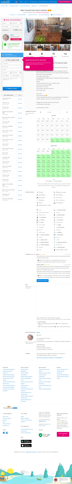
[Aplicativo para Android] (26, 442)
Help (21, 1)
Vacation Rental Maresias (9, 385)
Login (40, 413)
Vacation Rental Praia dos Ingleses (27, 382)
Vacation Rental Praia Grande (8, 379)
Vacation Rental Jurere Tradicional (26, 400)
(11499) (4, 5)
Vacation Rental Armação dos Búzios (45, 382)
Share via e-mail (33, 14)
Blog (4, 421)
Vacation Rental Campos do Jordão (8, 389)
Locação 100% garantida (13, 43)
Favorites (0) (34, 1)
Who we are (5, 416)
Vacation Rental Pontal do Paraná (63, 377)
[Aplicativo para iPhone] (26, 446)
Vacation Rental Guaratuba (60, 372)
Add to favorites (22, 14)
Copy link (13, 14)
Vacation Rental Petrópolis (45, 389)
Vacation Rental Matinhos (63, 374)
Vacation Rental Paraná (62, 369)
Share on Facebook (56, 14)
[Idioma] (17, 1)
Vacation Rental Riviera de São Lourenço (9, 382)
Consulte (20, 99)
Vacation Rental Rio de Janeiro (44, 370)
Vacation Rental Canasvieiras (24, 386)
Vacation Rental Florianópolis (24, 373)
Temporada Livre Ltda (31, 452)
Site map (5, 420)
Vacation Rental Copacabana (42, 375)
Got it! (27, 67)
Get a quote (17, 39)
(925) (13, 5)
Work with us (6, 425)
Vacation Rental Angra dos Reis (45, 386)
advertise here (42, 421)
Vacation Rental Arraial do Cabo (45, 379)
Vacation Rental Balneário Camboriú (27, 389)
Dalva (12, 35)
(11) (34, 5)
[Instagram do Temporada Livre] (7, 433)
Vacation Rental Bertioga (8, 374)
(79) (25, 5)
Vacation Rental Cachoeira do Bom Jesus (27, 396)
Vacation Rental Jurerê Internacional (26, 393)
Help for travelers (25, 418)
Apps (26, 1)
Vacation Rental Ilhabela (8, 387)
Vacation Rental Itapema (26, 376)
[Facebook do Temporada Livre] (4, 433)
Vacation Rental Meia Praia (26, 379)
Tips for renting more (26, 432)
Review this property (43, 280)
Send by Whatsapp (44, 14)
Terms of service (7, 423)
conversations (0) (44, 1)
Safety (22, 416)
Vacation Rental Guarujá (8, 376)
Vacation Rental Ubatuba (8, 369)
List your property (63, 1)
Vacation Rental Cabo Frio (45, 373)
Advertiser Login (53, 1)
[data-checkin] (7, 23)
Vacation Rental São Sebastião (7, 372)
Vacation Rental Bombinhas (24, 370)
